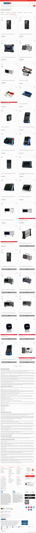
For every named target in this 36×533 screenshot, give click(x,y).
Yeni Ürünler (18, 479)
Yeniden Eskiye (14, 12)
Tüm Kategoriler (19, 483)
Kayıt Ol (30, 476)
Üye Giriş (10, 478)
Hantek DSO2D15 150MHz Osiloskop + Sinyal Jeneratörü (8, 289)
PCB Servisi (10, 472)
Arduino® (10, 471)
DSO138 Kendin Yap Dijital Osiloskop (6, 103)
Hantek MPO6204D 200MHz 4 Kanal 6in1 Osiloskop (25, 57)
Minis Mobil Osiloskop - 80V (4, 336)
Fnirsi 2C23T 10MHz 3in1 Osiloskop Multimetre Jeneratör (8, 173)
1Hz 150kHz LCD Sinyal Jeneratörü (23, 103)
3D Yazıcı (10, 468)
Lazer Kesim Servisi (11, 473)
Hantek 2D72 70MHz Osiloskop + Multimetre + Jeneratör (8, 266)
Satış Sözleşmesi (3, 484)
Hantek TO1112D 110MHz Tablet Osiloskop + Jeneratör (8, 57)
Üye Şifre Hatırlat (11, 479)
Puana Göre (6, 14)
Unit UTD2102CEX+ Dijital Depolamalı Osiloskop (7, 243)
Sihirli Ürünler (19, 471)
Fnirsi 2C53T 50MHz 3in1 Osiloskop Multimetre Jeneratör (8, 359)
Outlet (10, 474)
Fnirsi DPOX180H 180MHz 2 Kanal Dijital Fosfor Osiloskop (26, 150)
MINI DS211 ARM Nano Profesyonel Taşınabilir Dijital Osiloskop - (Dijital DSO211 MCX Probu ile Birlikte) (25, 359)
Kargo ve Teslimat (3, 482)
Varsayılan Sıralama (13, 14)
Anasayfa (2, 8)
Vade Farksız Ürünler (20, 468)
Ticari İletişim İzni (3, 478)
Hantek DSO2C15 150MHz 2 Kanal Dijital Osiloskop (25, 289)
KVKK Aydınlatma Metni (3, 488)
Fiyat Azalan (30, 12)
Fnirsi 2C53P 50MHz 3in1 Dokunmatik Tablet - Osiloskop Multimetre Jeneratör (26, 174)
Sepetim (18, 482)
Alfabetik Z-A (8, 12)
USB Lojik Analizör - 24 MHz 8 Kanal (23, 80)
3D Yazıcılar (18, 472)
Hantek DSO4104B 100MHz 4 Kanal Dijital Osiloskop (7, 80)
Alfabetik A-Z (3, 12)
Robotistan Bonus (3, 479)
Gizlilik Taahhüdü (3, 490)
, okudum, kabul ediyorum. (29, 478)
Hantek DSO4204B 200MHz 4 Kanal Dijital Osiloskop (25, 266)
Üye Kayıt (10, 482)
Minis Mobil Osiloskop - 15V (22, 336)
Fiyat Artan (25, 12)
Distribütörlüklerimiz (4, 468)
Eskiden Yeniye (20, 12)
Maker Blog (2, 471)
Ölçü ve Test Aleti (6, 8)
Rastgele (2, 14)
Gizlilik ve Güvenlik (3, 483)
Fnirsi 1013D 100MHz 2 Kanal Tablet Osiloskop (25, 196)
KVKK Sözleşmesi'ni (29, 478)
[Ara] (34, 6)
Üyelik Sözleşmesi (3, 485)
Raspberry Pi (18, 473)
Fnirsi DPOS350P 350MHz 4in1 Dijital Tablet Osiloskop (8, 196)
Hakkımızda (2, 472)
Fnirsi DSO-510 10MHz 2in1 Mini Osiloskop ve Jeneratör (8, 150)
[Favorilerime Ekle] (16, 17)
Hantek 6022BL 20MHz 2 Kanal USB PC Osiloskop (25, 243)
